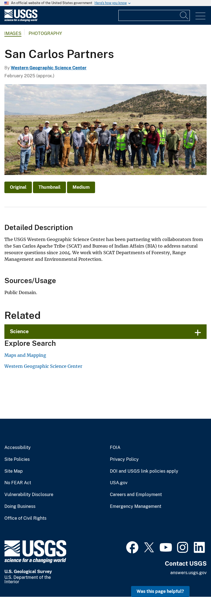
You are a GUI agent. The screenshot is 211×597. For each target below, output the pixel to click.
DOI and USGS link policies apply (144, 471)
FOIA (115, 447)
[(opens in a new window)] (132, 546)
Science (19, 331)
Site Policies (17, 459)
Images (12, 33)
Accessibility (17, 447)
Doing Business (19, 506)
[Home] (20, 20)
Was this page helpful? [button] (160, 591)
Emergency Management (135, 506)
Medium (81, 187)
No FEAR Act (17, 482)
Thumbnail (49, 187)
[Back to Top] (191, 577)
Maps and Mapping (25, 355)
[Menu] (200, 16)
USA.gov (118, 482)
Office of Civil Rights (25, 518)
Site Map (13, 471)
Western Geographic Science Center (49, 67)
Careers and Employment (136, 494)
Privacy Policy (124, 459)
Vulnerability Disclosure (28, 494)
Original (18, 187)
